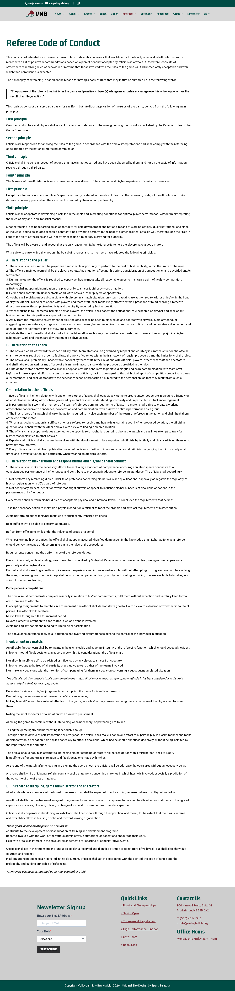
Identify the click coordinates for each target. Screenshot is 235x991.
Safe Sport (146, 14)
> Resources (129, 945)
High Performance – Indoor (140, 929)
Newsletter (194, 14)
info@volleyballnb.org (194, 923)
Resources (163, 14)
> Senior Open (130, 913)
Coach (114, 14)
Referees (128, 14)
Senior (72, 14)
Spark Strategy (161, 985)
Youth (58, 14)
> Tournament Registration (138, 921)
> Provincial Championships (138, 905)
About (176, 14)
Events (88, 14)
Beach (103, 14)
